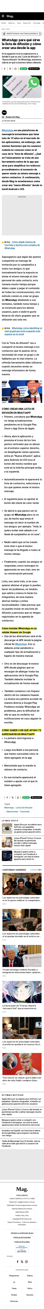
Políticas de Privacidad (22, 1237)
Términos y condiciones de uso (22, 1233)
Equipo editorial (22, 1195)
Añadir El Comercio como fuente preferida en (22, 34)
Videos (30, 1276)
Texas (19, 23)
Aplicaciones (12, 811)
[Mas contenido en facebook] (17, 1262)
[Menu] (4, 16)
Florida (3, 23)
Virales (14, 1295)
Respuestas (14, 1276)
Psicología (36, 23)
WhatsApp (9, 808)
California (11, 23)
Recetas (30, 1295)
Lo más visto (10, 821)
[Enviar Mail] (3, 117)
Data (30, 1282)
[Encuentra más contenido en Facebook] (4, 68)
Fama (14, 1288)
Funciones (25, 811)
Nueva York (27, 23)
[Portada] (22, 1193)
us (14, 1282)
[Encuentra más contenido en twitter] (10, 68)
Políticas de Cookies (22, 1242)
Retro (30, 1288)
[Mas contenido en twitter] (22, 1262)
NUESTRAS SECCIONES (22, 1270)
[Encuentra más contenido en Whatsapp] (15, 68)
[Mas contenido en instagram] (26, 1262)
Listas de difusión (24, 808)
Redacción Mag (13, 117)
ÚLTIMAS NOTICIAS (13, 1095)
